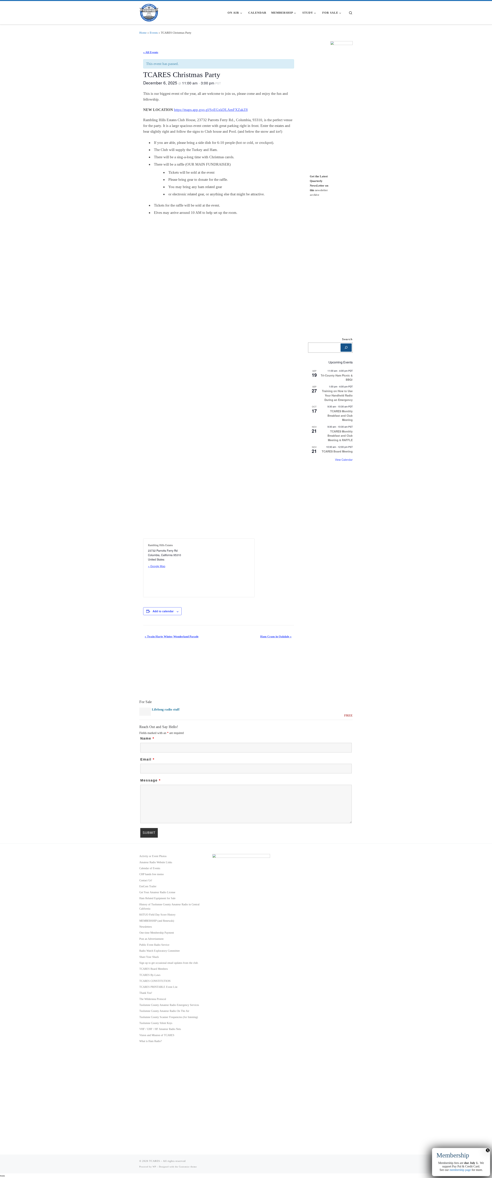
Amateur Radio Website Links (155, 862)
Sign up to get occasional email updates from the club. (169, 962)
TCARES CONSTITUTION (154, 980)
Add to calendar (163, 611)
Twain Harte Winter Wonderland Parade (172, 636)
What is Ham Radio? (150, 1041)
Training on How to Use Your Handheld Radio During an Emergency (337, 395)
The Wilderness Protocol (152, 999)
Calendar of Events (149, 868)
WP (154, 1167)
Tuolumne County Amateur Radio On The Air (164, 1010)
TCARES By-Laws (149, 974)
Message (150, 780)
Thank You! (145, 992)
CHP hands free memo (151, 874)
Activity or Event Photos (152, 856)
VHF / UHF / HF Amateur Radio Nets (160, 1029)
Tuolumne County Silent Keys (155, 1023)
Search (347, 339)
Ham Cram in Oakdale (276, 636)
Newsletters (145, 926)
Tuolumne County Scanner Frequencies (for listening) (168, 1017)
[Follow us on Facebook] (345, 1162)
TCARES (154, 1161)
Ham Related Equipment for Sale (157, 898)
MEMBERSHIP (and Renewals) (156, 920)
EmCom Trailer (147, 886)
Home (143, 32)
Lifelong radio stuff (166, 709)
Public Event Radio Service (154, 944)
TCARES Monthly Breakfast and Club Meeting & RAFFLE (340, 435)
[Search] (346, 347)
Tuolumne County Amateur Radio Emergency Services (169, 1004)
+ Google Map (156, 566)
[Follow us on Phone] (351, 1162)
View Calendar (344, 460)
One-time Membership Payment (156, 932)
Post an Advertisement (151, 938)
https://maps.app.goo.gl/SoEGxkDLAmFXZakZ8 (211, 110)
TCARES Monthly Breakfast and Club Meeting (340, 415)
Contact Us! (145, 880)
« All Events (150, 52)
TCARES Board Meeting (337, 451)
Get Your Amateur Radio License (157, 892)
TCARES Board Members (153, 968)
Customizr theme (188, 1167)
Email (147, 759)
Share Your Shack (149, 956)
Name (147, 738)
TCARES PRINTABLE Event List (158, 986)
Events (154, 32)
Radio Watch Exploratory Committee (159, 950)
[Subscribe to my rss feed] (340, 1162)
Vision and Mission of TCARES (156, 1035)
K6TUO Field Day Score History (157, 914)
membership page (460, 1169)
